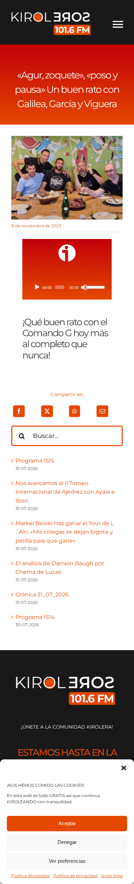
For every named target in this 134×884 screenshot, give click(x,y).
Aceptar (67, 823)
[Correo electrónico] (102, 411)
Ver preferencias (67, 861)
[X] (47, 411)
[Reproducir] (37, 287)
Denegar (67, 842)
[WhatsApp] (74, 411)
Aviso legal (112, 875)
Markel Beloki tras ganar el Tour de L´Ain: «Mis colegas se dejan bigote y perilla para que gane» (64, 532)
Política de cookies (30, 875)
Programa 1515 (34, 460)
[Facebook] (18, 411)
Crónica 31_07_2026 (42, 594)
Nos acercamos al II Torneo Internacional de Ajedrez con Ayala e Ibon (65, 492)
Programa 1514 (35, 617)
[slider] (94, 286)
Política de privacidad (75, 875)
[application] (67, 287)
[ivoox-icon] (67, 247)
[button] (123, 768)
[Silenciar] (84, 287)
